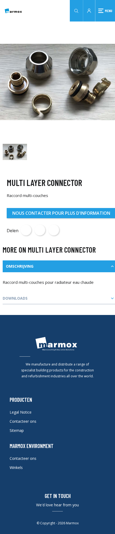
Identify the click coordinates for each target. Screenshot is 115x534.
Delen (26, 230)
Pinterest (53, 230)
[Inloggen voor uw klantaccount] (89, 10)
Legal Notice (21, 412)
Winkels (16, 467)
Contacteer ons (23, 421)
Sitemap (17, 430)
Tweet (39, 230)
